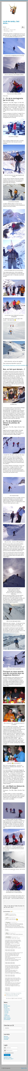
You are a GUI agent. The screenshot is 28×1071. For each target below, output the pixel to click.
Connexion (7, 1055)
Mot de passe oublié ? (8, 1058)
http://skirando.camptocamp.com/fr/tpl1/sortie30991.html (15, 365)
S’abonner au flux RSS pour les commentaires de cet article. (12, 995)
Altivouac (6, 1036)
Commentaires (7, 1019)
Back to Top (24, 1068)
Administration (7, 1006)
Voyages (6, 1014)
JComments (23, 1000)
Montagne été (6, 1008)
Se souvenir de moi (9, 1053)
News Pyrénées (7, 1018)
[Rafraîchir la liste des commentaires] (12, 911)
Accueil (5, 1004)
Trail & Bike (6, 1012)
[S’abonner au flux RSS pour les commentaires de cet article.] (11, 911)
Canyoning (6, 1011)
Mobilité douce (7, 1015)
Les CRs (6, 1007)
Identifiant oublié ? (8, 1057)
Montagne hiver (7, 1010)
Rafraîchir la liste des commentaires (13, 993)
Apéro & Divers (7, 1016)
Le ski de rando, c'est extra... (11, 22)
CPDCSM (6, 1039)
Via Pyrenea (6, 1038)
